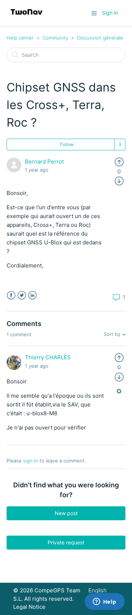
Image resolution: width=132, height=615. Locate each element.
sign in (30, 461)
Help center (20, 38)
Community (55, 38)
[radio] (119, 161)
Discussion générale (100, 38)
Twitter (21, 295)
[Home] (27, 16)
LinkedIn (32, 295)
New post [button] (66, 513)
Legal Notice (29, 606)
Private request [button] (66, 542)
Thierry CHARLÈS (48, 357)
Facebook (11, 295)
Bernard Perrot (44, 161)
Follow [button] (67, 144)
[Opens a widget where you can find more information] (104, 602)
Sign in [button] (110, 13)
